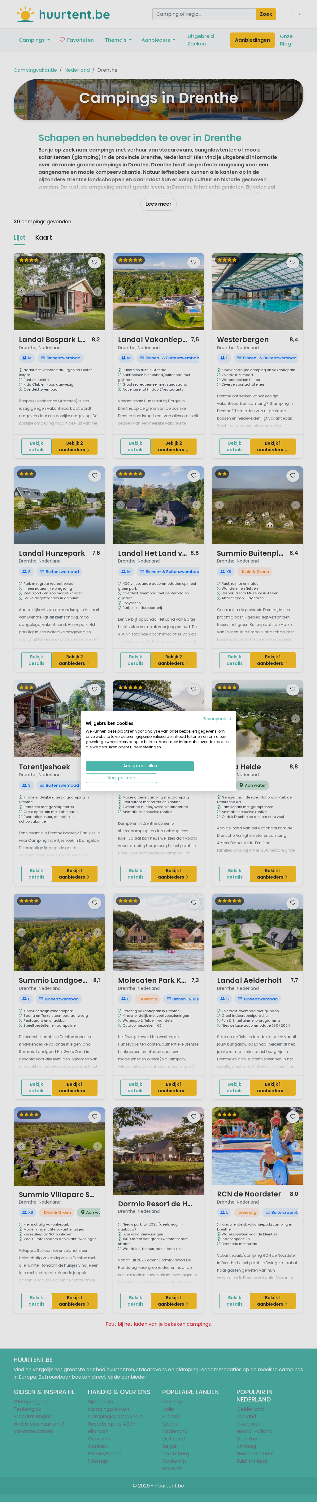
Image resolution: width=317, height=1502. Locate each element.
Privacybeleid (217, 718)
